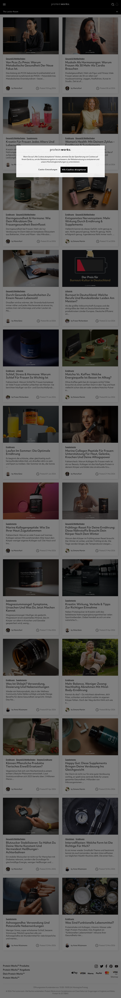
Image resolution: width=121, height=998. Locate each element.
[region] (60, 161)
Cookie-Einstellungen (47, 169)
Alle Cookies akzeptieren (74, 169)
